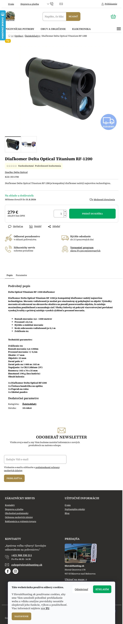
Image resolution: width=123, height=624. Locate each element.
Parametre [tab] (21, 275)
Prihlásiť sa (14, 478)
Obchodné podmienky (17, 513)
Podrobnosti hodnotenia (48, 165)
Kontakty (10, 505)
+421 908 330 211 (21, 555)
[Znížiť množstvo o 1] (65, 215)
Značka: (16, 172)
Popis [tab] (10, 275)
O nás (11, 4)
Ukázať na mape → (76, 579)
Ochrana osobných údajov (19, 517)
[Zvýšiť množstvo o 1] (65, 212)
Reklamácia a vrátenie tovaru (20, 521)
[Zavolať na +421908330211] (55, 3)
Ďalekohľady (29, 404)
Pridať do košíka (92, 213)
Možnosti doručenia (104, 199)
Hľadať (73, 16)
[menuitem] (19, 29)
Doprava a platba (29, 4)
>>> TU (45, 608)
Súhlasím (102, 589)
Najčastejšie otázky (75, 509)
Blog (67, 513)
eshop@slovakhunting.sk (26, 564)
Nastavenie (21, 616)
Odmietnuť (81, 589)
